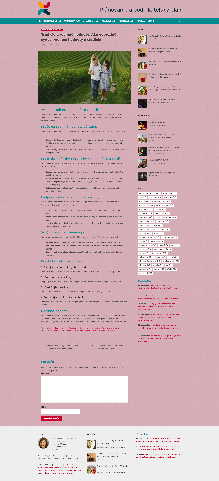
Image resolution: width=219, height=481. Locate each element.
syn (95, 331)
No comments (120, 447)
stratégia (144, 265)
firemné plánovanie (164, 205)
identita (106, 328)
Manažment (48, 468)
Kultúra (48, 473)
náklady (164, 229)
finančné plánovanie (161, 201)
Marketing (41, 473)
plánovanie (156, 241)
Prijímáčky (57, 468)
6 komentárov (160, 125)
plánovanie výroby (147, 245)
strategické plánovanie (149, 261)
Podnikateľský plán (52, 21)
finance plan (170, 197)
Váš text (45, 374)
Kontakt (150, 21)
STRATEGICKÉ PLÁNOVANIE (158, 160)
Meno (43, 407)
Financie (74, 468)
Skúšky (55, 473)
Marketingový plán (71, 21)
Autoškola (75, 465)
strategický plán (171, 261)
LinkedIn (55, 450)
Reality (40, 468)
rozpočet (160, 257)
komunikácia (145, 213)
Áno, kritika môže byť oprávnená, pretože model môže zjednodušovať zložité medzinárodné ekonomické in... (159, 338)
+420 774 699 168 (59, 447)
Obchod (61, 473)
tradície (103, 331)
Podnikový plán (126, 21)
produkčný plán (159, 253)
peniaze (158, 233)
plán (143, 241)
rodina (71, 331)
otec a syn (47, 331)
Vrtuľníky (67, 465)
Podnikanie (66, 468)
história (96, 328)
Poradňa (141, 21)
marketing (162, 221)
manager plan (161, 213)
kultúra (115, 328)
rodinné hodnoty (84, 331)
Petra (45, 44)
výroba (171, 269)
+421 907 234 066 (59, 444)
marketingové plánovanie (150, 225)
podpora (144, 253)
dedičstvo (74, 328)
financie (144, 201)
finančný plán (146, 205)
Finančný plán (108, 21)
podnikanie (145, 249)
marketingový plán (147, 229)
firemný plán (145, 209)
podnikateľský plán (162, 249)
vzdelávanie (145, 269)
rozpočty (173, 257)
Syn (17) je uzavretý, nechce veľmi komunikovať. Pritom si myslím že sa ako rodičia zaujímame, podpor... (156, 306)
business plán (169, 193)
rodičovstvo (60, 331)
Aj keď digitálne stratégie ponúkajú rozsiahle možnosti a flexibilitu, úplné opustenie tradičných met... (159, 328)
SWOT (55, 471)
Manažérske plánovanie (52, 29)
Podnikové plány (65, 459)
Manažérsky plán (90, 21)
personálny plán (169, 237)
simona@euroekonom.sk (61, 441)
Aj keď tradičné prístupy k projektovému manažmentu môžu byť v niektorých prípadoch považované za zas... (159, 317)
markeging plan (146, 221)
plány (163, 245)
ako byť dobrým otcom (57, 328)
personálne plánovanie (149, 237)
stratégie (158, 265)
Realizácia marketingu (156, 122)
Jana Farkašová (110, 447)
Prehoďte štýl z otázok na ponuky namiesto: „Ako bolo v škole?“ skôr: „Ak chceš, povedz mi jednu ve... (158, 288)
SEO (50, 465)
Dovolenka (69, 473)
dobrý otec (86, 328)
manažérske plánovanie (165, 217)
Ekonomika (42, 471)
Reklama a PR (58, 465)
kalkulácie (160, 209)
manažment (145, 217)
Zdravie (49, 471)
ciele (142, 197)
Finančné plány (52, 459)
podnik (175, 245)
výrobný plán (145, 273)
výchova (112, 331)
